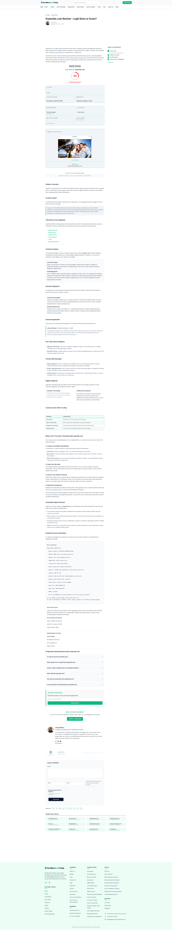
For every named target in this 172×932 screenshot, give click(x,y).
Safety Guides (48, 911)
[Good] (54, 796)
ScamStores (54, 15)
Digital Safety (90, 883)
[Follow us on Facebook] (46, 882)
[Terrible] (49, 796)
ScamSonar (90, 871)
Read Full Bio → (58, 743)
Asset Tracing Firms (92, 903)
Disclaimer (72, 894)
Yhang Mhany (54, 22)
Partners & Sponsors (75, 913)
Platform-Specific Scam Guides (93, 907)
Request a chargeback (59, 451)
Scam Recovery (91, 874)
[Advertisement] (86, 36)
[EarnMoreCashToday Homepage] (55, 868)
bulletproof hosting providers (54, 312)
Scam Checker (108, 874)
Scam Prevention (91, 897)
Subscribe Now (75, 703)
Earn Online (71, 6)
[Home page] (49, 2)
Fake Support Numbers (93, 910)
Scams (52, 6)
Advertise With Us (74, 910)
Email (68, 782)
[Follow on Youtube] (60, 741)
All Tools (106, 871)
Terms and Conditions (75, 897)
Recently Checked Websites (94, 894)
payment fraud (82, 57)
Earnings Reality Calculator (111, 883)
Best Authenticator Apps (111, 877)
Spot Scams (90, 880)
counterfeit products (59, 52)
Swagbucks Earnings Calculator (113, 891)
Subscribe (72, 885)
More (117, 6)
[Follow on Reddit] (58, 741)
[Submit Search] (74, 2)
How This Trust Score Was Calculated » (75, 173)
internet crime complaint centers (54, 489)
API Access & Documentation (74, 901)
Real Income (90, 888)
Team (71, 877)
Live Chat (107, 902)
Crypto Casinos (90, 6)
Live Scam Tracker (92, 900)
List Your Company (75, 916)
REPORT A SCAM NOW (75, 719)
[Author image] (48, 22)
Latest (46, 6)
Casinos (47, 908)
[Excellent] (56, 796)
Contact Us (73, 880)
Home (41, 6)
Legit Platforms (61, 6)
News (46, 891)
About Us (110, 6)
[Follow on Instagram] (55, 741)
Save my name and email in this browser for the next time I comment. (93, 783)
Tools (99, 6)
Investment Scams (92, 885)
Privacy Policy (73, 891)
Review (49, 766)
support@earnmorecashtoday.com (116, 919)
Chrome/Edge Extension (110, 894)
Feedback (107, 908)
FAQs (71, 883)
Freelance (47, 902)
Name (49, 782)
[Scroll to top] (169, 926)
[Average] (52, 796)
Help (104, 6)
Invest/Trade (80, 6)
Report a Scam (127, 2)
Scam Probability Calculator (111, 888)
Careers (72, 888)
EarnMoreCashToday (77, 729)
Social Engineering (50, 914)
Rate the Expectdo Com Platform (54, 790)
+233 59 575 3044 (112, 916)
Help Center (107, 905)
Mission (72, 874)
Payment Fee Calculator (110, 885)
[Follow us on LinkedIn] (49, 882)
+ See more (110, 62)
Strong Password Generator (111, 880)
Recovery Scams (91, 877)
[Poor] (51, 796)
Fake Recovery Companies (94, 916)
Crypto (46, 905)
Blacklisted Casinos (92, 913)
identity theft (74, 57)
